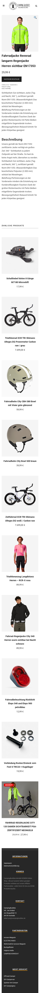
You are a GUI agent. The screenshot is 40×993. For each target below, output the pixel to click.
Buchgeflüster (9, 947)
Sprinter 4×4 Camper (11, 983)
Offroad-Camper (9, 976)
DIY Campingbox (9, 986)
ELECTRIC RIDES (9, 941)
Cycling (8, 86)
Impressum (8, 863)
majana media (9, 950)
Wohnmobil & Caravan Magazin (15, 944)
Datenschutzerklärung (11, 866)
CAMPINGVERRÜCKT (11, 954)
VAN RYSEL (8, 88)
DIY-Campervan (9, 979)
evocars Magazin (10, 937)
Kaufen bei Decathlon (11, 79)
